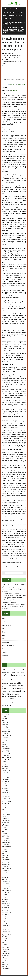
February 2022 (6, 814)
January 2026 (5, 728)
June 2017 (4, 918)
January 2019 (5, 883)
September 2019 (6, 868)
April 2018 (5, 900)
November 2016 (6, 931)
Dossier (5, 19)
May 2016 (4, 942)
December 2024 (6, 752)
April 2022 (5, 811)
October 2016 (5, 933)
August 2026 (5, 715)
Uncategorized (5, 655)
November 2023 (6, 776)
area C (18, 672)
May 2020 (4, 853)
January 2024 (5, 772)
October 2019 (5, 866)
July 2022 (4, 805)
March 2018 (5, 901)
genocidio (4, 686)
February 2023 (6, 792)
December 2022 (6, 796)
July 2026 (4, 717)
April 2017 (5, 922)
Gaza (13, 57)
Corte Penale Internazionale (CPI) (14, 677)
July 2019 (4, 872)
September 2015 (6, 957)
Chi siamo (10, 9)
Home (4, 9)
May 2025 (4, 742)
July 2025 (4, 739)
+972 (3, 670)
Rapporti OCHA (19, 12)
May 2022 (4, 809)
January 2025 (5, 750)
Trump (8, 703)
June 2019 (4, 874)
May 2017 (4, 920)
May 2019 (4, 875)
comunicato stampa (6, 625)
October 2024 (5, 755)
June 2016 (4, 940)
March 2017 (5, 924)
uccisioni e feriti (15, 703)
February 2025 (6, 748)
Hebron (9, 688)
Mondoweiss (6, 696)
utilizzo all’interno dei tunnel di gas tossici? (11, 62)
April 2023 (5, 789)
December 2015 (6, 951)
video (3, 659)
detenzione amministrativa (21, 680)
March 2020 (5, 857)
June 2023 (4, 785)
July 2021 (4, 827)
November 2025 (6, 731)
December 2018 (6, 885)
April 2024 (5, 766)
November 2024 (6, 754)
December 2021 (6, 818)
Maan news (14, 691)
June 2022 (4, 807)
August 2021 (5, 826)
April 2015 (5, 964)
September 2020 (6, 846)
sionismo (17, 701)
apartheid (13, 672)
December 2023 (6, 774)
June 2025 (4, 741)
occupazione (5, 699)
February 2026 (6, 726)
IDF (12, 688)
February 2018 (6, 903)
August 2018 (5, 892)
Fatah (15, 683)
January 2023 (5, 794)
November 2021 (6, 820)
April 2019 (5, 877)
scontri (12, 701)
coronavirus (5, 677)
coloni (18, 675)
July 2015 (4, 959)
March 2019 (5, 879)
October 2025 (5, 733)
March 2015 (5, 966)
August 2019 (5, 870)
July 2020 (4, 850)
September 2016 (6, 935)
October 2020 (5, 844)
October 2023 (5, 778)
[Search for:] (14, 573)
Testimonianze (5, 652)
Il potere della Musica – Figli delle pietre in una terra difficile (14, 23)
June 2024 (4, 763)
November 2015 (6, 953)
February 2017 (6, 925)
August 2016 (5, 937)
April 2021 (5, 833)
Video (20, 15)
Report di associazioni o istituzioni (9, 649)
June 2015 (4, 960)
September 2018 (6, 890)
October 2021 (5, 822)
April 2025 (5, 744)
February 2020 (6, 859)
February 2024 (6, 770)
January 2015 (5, 970)
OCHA (11, 699)
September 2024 (6, 757)
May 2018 (4, 898)
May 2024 (4, 765)
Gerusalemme (12, 686)
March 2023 (5, 791)
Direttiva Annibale (6, 57)
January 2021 (5, 839)
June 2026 (4, 718)
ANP (22, 670)
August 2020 (5, 848)
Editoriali (5, 12)
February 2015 (6, 968)
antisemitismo (5, 672)
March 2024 (5, 768)
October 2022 (5, 800)
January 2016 (5, 949)
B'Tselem (22, 672)
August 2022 (5, 803)
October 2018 (5, 888)
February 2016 (6, 948)
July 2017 (4, 916)
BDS (3, 675)
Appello (3, 622)
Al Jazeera (10, 53)
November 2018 (6, 887)
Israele (15, 688)
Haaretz (20, 686)
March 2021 (5, 835)
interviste (4, 635)
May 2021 (4, 831)
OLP (14, 699)
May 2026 (4, 720)
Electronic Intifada (7, 683)
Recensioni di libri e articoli (10, 15)
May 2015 (4, 962)
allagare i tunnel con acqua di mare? (11, 55)
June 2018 (4, 896)
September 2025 (6, 735)
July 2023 (4, 783)
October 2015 (5, 955)
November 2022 (6, 798)
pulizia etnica (6, 701)
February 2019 (6, 881)
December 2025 (6, 729)
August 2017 (5, 914)
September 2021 (6, 824)
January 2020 (5, 861)
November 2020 (6, 842)
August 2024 (5, 759)
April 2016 (5, 944)
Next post (19, 567)
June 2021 (4, 829)
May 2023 (4, 787)
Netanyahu (5, 59)
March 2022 (5, 813)
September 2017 (6, 912)
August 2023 (5, 781)
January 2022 (5, 816)
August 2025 (5, 737)
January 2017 (5, 927)
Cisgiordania (10, 675)
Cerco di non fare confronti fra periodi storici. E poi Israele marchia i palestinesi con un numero (13, 589)
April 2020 (5, 855)
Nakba (12, 696)
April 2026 (5, 722)
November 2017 (6, 909)
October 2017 (5, 911)
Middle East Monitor (12, 694)
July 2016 (4, 938)
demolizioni (11, 680)
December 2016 (6, 929)
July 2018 (4, 894)
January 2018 (5, 905)
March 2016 (5, 946)
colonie (22, 675)
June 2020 (4, 851)
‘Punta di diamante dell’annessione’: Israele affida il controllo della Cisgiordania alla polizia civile (13, 606)
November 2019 (6, 864)
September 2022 (6, 802)
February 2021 (6, 837)
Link (10, 19)
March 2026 (5, 724)
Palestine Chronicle (20, 699)
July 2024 (4, 761)
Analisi (12, 12)
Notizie (16, 9)
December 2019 (6, 863)
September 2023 (6, 779)
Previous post (10, 567)
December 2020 (6, 840)
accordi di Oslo (9, 670)
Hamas (17, 57)
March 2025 (5, 746)
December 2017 (6, 907)
